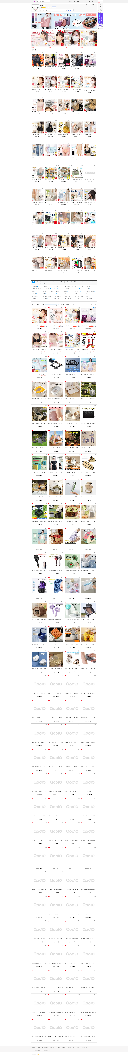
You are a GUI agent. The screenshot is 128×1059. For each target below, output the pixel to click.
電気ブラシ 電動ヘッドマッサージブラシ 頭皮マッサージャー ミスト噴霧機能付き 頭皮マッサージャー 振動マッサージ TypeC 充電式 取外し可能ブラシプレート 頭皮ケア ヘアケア (55, 742)
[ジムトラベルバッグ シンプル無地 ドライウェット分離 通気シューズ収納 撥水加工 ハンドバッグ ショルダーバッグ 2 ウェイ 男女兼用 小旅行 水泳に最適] (72, 855)
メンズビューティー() (36, 298)
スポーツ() (56, 288)
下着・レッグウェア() (68, 286)
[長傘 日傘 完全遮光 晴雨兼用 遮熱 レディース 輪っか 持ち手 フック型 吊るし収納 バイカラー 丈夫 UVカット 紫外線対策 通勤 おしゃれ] (72, 733)
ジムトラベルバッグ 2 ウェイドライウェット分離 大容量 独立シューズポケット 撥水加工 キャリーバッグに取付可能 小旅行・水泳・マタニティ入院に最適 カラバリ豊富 (39, 914)
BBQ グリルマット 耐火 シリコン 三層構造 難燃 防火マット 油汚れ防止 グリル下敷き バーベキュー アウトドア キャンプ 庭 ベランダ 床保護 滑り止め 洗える (88, 423)
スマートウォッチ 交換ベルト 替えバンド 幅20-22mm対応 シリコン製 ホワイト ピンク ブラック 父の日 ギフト (77, 270)
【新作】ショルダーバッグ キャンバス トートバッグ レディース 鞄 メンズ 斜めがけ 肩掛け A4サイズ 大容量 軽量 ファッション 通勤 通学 (64, 134)
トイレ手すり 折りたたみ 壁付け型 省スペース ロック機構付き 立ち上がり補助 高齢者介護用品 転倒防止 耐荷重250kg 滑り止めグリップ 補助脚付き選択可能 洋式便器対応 (55, 963)
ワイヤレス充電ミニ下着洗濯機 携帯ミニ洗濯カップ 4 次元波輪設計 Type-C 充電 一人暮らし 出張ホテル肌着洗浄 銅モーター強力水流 (88, 1036)
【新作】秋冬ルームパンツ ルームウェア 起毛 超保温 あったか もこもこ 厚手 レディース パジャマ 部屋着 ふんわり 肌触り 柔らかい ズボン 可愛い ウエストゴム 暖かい (64, 247)
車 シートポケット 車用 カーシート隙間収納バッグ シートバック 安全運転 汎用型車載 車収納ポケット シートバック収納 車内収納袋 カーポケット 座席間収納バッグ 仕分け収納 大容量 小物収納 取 (88, 693)
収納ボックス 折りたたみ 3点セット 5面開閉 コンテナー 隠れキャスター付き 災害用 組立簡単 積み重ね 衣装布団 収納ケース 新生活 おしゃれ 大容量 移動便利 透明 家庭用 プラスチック (90, 179)
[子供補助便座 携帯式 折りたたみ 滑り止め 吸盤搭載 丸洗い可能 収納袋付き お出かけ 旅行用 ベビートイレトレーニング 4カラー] (39, 389)
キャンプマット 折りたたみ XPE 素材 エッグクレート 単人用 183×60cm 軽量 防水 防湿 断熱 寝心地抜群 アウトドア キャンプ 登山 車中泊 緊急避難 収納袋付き (72, 496)
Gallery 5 (95, 304)
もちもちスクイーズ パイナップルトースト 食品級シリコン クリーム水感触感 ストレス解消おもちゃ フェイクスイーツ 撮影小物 (55, 938)
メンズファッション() (36, 288)
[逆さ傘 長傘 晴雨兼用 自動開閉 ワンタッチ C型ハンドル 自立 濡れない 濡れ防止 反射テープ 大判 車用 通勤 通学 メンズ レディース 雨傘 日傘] (39, 782)
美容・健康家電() (57, 291)
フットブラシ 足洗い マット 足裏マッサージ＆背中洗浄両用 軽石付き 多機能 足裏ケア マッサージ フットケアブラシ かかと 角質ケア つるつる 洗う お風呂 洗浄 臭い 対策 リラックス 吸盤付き (39, 693)
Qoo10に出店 (94, 1)
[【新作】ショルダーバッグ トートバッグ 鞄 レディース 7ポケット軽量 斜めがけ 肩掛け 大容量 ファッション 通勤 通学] (77, 105)
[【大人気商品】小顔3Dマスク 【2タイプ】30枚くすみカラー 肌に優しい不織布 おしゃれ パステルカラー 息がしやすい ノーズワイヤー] (51, 263)
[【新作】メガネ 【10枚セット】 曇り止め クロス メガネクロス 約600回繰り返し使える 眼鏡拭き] (51, 218)
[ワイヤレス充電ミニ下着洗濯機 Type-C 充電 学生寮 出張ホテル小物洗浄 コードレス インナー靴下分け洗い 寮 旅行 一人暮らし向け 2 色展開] (39, 1027)
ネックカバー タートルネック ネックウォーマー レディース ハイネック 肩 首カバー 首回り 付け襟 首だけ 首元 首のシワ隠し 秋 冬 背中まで (77, 66)
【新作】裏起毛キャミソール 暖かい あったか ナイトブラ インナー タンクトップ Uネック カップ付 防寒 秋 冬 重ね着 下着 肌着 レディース (90, 270)
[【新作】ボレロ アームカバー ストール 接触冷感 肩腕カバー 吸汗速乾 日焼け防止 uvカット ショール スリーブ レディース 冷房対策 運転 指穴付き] (90, 218)
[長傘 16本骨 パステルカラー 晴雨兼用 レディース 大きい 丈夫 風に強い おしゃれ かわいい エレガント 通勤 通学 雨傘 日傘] (72, 757)
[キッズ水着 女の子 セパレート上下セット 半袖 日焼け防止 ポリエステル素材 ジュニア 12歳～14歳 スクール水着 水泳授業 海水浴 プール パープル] (88, 365)
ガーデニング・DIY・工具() (48, 291)
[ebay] (38, 1054)
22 (43, 98)
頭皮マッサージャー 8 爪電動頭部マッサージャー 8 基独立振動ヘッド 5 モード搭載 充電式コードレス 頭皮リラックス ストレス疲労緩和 (55, 693)
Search (49, 1)
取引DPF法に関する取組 (36, 1050)
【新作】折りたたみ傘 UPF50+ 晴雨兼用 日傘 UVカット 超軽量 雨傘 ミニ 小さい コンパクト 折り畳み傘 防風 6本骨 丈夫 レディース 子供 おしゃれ (77, 202)
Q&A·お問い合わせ (92, 4)
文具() (33, 291)
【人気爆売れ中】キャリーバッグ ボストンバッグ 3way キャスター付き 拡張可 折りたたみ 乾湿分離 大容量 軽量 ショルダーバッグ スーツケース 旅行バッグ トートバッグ (88, 325)
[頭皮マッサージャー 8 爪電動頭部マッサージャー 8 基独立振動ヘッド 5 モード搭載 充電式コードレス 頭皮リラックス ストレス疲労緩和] (56, 684)
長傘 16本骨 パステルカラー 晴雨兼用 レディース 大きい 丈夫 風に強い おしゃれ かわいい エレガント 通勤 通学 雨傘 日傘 (72, 766)
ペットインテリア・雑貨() (90, 291)
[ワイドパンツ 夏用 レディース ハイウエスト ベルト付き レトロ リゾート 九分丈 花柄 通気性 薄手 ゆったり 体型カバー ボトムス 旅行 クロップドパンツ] (56, 855)
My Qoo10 (74, 1)
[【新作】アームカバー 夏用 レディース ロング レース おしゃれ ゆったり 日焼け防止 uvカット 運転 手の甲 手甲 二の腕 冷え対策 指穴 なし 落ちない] (77, 218)
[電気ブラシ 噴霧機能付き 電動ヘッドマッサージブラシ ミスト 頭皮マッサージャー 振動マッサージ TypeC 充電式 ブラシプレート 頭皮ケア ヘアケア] (56, 561)
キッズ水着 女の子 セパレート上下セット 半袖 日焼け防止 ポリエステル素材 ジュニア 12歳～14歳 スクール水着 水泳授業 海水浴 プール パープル (88, 374)
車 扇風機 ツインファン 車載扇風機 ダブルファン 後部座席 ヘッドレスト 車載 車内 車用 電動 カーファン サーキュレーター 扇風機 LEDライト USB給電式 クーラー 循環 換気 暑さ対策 (39, 889)
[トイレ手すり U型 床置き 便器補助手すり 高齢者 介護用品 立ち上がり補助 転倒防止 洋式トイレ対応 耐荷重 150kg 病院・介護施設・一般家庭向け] (39, 929)
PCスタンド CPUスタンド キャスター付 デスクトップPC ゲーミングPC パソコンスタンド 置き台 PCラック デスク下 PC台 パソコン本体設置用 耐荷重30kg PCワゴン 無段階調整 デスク (88, 717)
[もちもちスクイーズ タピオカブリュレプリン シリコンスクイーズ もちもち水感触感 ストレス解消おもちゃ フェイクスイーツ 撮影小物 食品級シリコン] (56, 831)
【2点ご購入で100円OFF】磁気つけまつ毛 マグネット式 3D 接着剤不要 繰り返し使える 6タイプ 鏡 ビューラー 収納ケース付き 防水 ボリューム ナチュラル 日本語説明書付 (55, 325)
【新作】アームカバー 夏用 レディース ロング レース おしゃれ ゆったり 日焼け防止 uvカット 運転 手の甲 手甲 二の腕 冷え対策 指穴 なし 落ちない (77, 224)
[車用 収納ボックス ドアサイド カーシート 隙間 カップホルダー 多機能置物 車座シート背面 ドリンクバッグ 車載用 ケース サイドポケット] (72, 880)
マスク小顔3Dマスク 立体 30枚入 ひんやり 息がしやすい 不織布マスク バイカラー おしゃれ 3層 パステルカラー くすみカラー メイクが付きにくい (90, 90)
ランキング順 (36, 304)
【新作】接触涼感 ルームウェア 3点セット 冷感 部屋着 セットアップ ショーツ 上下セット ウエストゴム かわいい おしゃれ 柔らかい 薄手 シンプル (64, 202)
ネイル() (55, 293)
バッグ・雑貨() (35, 286)
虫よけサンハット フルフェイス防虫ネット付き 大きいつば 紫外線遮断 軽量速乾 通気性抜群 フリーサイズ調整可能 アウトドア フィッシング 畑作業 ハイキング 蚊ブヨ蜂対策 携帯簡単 (88, 496)
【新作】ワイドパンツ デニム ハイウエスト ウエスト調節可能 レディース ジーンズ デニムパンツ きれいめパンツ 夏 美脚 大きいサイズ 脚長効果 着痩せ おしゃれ (38, 157)
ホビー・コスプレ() (35, 296)
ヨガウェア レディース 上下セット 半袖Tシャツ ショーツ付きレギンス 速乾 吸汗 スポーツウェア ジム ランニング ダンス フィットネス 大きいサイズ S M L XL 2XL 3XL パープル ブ (88, 447)
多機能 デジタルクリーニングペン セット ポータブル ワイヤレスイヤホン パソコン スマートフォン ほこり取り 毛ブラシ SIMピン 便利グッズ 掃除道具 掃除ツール (88, 963)
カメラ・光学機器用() (57, 296)
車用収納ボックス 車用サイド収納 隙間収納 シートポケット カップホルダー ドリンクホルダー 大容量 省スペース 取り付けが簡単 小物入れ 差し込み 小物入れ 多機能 (88, 742)
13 (56, 53)
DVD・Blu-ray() (45, 298)
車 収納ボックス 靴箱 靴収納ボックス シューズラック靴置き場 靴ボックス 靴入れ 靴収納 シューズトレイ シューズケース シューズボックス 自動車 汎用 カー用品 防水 (39, 717)
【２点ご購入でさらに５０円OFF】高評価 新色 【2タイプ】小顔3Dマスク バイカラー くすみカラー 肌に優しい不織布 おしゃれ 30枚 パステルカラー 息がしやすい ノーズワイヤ (38, 89)
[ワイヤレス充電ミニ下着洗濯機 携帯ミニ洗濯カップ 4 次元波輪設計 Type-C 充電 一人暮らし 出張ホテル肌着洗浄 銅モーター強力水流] (88, 1027)
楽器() (87, 294)
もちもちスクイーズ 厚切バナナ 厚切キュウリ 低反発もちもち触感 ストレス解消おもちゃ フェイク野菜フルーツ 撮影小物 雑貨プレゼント (55, 914)
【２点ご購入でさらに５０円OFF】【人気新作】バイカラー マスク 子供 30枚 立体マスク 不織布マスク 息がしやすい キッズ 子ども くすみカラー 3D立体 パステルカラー (64, 89)
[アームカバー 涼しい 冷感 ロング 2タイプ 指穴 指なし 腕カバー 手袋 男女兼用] (39, 365)
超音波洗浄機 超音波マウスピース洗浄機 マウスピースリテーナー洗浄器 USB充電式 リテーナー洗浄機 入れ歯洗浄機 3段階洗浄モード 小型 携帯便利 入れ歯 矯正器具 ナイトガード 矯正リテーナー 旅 (88, 570)
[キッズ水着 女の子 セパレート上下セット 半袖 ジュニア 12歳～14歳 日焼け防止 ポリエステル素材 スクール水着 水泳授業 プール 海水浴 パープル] (39, 536)
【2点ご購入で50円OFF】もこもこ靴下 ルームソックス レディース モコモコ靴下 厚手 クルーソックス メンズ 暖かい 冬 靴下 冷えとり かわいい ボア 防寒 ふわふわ (64, 111)
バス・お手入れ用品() (47, 294)
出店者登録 (63, 1047)
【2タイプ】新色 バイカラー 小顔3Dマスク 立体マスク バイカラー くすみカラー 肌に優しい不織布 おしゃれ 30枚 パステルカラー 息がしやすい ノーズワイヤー (51, 89)
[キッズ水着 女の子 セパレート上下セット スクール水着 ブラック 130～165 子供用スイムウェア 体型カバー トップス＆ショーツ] (56, 463)
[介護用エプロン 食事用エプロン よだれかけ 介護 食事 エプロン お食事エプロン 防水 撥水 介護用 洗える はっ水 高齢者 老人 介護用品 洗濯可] (72, 1027)
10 (69, 121)
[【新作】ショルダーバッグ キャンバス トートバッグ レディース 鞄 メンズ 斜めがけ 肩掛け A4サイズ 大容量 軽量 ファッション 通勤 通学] (64, 127)
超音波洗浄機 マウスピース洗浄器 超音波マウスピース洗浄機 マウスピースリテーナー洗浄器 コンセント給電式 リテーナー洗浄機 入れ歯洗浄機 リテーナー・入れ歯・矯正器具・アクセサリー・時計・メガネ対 (72, 693)
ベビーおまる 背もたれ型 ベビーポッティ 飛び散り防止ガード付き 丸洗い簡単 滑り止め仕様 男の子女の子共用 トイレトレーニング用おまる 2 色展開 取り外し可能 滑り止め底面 (72, 423)
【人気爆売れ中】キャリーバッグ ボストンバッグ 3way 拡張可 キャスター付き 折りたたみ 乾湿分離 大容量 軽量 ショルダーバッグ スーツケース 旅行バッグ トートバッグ (90, 66)
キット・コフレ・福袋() (79, 296)
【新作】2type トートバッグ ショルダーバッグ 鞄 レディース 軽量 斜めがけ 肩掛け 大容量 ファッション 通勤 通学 (38, 134)
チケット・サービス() (68, 298)
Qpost (83, 1)
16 (69, 166)
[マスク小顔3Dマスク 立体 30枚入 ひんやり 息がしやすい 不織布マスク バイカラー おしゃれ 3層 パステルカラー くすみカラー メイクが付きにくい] (90, 82)
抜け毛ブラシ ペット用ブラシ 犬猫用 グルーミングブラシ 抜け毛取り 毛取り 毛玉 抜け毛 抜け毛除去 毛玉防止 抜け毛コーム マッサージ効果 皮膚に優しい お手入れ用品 (72, 791)
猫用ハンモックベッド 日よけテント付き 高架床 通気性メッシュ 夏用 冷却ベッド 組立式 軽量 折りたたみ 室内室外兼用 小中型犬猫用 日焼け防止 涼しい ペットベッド (55, 496)
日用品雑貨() (45, 286)
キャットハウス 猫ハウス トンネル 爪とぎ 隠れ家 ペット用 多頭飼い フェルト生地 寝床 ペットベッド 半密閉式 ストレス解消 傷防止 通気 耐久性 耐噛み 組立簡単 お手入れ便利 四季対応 (72, 521)
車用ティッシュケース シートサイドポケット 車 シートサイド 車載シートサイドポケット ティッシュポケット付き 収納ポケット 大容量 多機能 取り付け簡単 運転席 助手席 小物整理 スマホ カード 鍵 (88, 766)
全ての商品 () (70, 10)
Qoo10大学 (69, 1047)
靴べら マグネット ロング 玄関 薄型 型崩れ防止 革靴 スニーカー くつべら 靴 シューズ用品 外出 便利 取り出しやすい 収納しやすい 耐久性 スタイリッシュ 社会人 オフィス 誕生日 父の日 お (39, 742)
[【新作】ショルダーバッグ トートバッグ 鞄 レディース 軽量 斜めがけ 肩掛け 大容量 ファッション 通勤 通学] (90, 105)
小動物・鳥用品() (78, 294)
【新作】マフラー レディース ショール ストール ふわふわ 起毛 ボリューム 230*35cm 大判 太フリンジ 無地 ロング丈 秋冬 (38, 270)
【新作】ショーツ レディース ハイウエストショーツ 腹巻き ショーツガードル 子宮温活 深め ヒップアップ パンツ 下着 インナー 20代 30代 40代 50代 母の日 (64, 157)
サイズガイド (100, 12)
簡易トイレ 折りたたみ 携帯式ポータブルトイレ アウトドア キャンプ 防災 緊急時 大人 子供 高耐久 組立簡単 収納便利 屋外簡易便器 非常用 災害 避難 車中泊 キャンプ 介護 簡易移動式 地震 (39, 447)
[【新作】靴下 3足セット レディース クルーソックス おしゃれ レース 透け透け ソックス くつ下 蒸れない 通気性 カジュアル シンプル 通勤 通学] (51, 195)
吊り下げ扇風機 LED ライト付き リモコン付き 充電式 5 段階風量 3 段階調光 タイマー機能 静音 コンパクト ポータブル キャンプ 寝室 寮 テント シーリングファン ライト (72, 472)
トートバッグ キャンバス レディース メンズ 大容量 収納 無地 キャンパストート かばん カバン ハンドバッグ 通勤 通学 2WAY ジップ (51, 134)
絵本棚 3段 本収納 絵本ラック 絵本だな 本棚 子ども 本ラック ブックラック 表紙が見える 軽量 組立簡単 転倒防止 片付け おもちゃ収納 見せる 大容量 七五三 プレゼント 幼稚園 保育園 (72, 815)
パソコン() (87, 296)
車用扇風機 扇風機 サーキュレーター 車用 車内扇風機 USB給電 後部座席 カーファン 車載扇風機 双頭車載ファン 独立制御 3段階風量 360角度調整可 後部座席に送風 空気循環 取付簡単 (39, 963)
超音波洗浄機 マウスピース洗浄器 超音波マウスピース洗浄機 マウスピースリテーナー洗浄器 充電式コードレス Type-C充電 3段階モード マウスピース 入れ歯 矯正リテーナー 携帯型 (39, 595)
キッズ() (88, 286)
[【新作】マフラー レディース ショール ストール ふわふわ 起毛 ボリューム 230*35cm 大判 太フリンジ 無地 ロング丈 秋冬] (38, 263)
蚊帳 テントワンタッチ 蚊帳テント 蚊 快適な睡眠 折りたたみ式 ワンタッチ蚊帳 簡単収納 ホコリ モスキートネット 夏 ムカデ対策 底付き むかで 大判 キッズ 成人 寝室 (88, 889)
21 (56, 75)
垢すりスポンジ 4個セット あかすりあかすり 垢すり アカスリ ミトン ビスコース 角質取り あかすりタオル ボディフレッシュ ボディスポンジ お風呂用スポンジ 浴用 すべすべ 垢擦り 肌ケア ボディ (88, 668)
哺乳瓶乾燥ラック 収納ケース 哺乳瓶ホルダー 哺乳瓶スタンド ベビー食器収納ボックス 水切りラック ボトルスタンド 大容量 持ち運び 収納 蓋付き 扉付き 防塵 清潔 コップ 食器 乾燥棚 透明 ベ (88, 840)
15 (82, 98)
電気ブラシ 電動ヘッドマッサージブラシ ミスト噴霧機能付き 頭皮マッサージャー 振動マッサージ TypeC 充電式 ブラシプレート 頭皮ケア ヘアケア (39, 570)
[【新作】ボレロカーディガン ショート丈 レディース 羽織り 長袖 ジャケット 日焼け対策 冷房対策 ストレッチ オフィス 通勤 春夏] (38, 218)
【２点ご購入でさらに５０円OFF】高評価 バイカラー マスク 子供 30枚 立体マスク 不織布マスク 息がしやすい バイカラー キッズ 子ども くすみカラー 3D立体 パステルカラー (77, 89)
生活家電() (66, 294)
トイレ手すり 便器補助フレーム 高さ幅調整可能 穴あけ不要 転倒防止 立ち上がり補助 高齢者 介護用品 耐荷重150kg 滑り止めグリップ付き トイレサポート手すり (88, 815)
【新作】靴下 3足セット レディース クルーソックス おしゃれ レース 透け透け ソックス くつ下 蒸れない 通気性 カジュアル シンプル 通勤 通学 (51, 202)
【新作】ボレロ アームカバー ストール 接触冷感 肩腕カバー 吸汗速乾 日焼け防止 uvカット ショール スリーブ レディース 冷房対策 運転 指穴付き (90, 224)
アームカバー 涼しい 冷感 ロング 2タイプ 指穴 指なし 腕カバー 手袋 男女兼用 (39, 374)
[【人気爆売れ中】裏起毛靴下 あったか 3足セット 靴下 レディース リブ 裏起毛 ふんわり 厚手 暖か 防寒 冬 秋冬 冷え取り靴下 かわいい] (64, 263)
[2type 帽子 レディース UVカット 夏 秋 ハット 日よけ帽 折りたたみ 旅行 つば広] (90, 195)
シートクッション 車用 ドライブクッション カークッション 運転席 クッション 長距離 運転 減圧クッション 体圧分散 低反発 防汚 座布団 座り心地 (55, 644)
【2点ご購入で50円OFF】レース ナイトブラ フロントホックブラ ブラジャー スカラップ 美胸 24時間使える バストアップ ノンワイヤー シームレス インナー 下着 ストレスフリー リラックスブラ (39, 349)
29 (56, 256)
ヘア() (87, 293)
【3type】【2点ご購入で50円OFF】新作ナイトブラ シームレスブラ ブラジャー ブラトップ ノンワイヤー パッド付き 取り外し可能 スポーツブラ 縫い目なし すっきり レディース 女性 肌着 (38, 111)
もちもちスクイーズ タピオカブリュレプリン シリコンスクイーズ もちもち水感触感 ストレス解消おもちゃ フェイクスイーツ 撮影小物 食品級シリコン (55, 840)
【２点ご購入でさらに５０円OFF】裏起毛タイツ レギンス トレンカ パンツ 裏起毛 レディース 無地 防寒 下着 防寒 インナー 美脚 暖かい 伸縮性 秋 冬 (51, 66)
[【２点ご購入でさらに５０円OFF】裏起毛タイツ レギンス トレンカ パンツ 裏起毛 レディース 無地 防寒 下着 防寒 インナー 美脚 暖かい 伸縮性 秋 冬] (51, 60)
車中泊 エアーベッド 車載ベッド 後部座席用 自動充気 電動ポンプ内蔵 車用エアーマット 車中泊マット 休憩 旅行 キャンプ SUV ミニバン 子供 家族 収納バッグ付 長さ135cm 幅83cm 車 (55, 815)
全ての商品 (67, 304)
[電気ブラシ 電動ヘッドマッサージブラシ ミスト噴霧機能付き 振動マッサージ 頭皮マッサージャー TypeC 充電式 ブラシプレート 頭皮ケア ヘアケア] (56, 610)
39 (43, 75)
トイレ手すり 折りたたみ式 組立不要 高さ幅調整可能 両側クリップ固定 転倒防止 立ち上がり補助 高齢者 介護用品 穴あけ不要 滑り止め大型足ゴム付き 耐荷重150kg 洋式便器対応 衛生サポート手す (39, 815)
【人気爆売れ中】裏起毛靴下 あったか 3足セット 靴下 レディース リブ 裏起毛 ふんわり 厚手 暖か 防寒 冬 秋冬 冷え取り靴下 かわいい (64, 270)
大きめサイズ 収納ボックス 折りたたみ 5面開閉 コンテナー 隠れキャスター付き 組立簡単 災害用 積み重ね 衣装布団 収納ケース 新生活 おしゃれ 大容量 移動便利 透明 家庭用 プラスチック (51, 179)
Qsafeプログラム (84, 1047)
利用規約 (38, 1047)
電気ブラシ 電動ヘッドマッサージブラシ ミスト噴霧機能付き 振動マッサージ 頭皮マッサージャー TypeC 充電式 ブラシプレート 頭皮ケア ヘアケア (55, 619)
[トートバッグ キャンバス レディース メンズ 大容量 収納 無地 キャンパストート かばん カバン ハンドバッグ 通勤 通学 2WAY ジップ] (51, 127)
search (66, 10)
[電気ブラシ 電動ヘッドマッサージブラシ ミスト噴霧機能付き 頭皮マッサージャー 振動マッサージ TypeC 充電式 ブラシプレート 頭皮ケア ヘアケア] (39, 561)
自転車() (76, 293)
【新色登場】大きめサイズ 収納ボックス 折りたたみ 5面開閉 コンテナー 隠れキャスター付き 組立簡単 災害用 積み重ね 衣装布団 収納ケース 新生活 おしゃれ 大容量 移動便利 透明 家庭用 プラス (77, 179)
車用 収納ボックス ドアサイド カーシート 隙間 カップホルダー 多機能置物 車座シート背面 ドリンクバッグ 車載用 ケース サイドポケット (72, 889)
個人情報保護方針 (45, 1047)
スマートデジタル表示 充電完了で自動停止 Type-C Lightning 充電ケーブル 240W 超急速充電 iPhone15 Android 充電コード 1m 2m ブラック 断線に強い (55, 889)
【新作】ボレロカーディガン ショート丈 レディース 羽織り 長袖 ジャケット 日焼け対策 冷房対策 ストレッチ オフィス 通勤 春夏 (38, 224)
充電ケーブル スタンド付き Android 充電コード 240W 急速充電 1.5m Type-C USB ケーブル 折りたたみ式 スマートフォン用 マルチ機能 (72, 938)
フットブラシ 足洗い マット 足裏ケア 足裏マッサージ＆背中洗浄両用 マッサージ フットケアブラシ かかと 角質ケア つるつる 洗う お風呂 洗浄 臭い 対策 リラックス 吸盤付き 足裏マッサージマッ (55, 595)
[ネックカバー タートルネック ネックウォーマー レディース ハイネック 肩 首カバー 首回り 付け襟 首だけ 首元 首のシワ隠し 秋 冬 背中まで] (77, 60)
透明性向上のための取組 (46, 1050)
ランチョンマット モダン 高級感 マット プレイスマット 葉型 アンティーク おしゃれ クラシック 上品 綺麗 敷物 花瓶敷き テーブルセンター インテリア (55, 668)
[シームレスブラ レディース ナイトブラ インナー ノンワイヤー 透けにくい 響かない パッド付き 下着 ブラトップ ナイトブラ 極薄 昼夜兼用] (90, 127)
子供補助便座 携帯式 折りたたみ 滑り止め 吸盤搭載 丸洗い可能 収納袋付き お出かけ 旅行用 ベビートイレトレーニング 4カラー (39, 398)
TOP (99, 28)
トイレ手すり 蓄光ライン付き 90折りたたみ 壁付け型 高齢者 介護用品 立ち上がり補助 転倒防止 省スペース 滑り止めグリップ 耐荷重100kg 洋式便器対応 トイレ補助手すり (88, 791)
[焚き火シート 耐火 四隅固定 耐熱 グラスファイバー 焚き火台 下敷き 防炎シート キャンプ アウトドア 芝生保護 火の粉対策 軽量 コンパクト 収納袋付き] (39, 487)
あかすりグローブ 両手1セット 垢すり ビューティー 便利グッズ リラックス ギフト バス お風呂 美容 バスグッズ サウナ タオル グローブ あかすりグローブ (72, 545)
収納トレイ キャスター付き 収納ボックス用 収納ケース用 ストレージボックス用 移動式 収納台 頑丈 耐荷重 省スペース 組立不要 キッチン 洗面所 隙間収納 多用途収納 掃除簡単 (72, 398)
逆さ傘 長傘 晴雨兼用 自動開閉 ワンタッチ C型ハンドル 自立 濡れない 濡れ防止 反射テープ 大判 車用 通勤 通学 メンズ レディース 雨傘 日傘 (39, 791)
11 (82, 53)
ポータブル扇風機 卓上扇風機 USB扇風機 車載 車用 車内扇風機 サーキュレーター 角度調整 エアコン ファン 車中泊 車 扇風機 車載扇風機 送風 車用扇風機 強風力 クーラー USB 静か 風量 (72, 914)
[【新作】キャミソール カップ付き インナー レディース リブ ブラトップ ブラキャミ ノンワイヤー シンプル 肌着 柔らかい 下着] (38, 241)
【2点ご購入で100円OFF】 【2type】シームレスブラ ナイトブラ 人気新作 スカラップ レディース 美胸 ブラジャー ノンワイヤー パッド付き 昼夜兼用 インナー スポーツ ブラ (51, 247)
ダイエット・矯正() (67, 296)
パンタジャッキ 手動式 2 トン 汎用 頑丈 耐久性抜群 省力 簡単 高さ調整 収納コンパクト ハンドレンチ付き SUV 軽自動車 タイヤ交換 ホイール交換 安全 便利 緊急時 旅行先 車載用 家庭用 (55, 374)
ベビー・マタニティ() (47, 288)
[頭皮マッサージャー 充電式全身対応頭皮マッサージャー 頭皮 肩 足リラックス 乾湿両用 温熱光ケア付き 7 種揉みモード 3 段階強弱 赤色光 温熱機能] (39, 659)
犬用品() (66, 291)
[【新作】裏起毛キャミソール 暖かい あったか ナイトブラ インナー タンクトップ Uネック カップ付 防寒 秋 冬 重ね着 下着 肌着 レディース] (90, 263)
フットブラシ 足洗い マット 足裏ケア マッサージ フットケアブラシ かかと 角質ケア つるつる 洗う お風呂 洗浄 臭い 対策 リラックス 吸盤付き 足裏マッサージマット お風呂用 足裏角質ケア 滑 (72, 717)
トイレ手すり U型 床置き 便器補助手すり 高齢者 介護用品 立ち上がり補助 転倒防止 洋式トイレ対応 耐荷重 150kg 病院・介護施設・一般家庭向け (39, 938)
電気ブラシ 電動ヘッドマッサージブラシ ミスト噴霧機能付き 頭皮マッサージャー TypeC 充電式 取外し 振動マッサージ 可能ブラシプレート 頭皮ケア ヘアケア (72, 668)
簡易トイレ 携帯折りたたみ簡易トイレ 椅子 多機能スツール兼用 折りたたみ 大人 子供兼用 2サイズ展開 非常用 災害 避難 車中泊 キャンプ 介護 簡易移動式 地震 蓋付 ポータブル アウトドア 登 (39, 521)
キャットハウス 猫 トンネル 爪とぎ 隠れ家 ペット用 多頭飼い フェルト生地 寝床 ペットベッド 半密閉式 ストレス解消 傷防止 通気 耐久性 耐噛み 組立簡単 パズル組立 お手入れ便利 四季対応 (39, 619)
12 (56, 98)
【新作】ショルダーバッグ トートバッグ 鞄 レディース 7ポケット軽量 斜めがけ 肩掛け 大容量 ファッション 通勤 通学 (77, 111)
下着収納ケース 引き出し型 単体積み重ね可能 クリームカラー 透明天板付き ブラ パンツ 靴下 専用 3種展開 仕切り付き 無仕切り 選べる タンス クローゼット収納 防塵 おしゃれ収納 (55, 1036)
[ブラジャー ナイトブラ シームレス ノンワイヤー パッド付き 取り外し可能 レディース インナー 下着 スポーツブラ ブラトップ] (90, 150)
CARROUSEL (43, 5)
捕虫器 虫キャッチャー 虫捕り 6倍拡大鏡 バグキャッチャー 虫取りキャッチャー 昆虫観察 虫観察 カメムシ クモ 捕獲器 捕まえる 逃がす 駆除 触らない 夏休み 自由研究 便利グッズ (88, 987)
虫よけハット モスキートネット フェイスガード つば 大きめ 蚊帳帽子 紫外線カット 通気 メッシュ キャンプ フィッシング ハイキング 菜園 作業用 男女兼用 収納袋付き (88, 619)
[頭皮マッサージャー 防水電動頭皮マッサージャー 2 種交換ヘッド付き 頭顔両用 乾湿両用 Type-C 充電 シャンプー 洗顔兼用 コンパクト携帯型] (72, 561)
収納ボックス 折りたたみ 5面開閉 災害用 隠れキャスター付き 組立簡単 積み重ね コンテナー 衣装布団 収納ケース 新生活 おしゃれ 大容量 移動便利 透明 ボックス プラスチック (64, 179)
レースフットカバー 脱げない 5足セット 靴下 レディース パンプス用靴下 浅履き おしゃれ (38, 202)
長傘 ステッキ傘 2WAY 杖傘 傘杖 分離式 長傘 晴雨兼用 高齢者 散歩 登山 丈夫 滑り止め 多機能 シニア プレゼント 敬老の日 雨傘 (55, 766)
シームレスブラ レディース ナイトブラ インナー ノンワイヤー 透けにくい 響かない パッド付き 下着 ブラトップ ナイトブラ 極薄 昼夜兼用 (90, 134)
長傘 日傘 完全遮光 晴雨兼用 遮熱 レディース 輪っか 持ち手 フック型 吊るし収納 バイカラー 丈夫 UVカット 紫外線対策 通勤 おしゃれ (72, 742)
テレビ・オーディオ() (78, 298)
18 (95, 53)
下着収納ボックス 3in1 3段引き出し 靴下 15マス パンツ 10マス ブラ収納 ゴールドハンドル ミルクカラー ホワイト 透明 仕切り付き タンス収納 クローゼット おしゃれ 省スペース (39, 1012)
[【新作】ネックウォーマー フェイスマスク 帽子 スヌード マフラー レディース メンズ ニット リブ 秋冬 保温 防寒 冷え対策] (64, 60)
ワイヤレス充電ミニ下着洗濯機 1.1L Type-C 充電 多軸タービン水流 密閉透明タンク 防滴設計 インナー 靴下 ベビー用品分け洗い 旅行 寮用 (88, 1012)
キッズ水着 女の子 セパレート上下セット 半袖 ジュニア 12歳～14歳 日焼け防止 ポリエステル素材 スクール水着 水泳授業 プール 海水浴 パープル (39, 545)
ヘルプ (90, 1)
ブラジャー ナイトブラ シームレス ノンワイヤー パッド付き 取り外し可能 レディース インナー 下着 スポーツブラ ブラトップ (90, 157)
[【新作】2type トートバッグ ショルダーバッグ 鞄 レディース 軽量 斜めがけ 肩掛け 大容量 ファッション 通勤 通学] (38, 127)
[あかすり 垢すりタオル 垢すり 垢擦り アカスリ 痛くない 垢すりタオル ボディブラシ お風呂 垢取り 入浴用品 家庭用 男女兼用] (56, 414)
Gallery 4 (93, 304)
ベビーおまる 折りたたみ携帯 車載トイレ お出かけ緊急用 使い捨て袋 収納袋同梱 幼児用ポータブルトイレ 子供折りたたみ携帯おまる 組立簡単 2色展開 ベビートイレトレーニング (39, 472)
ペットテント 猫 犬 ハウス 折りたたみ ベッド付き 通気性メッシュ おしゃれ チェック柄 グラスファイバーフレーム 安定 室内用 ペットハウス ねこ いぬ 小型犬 (55, 447)
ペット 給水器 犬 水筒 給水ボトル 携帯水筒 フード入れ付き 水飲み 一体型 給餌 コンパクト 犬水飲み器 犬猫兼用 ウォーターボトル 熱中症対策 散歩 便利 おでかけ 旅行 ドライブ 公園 (55, 717)
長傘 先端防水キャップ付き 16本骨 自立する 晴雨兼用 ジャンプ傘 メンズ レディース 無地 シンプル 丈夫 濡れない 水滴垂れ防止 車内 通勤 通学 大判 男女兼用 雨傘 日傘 (55, 791)
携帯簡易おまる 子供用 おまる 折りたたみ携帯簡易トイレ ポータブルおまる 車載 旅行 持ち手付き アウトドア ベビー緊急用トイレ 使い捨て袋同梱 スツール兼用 (88, 521)
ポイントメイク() (57, 298)
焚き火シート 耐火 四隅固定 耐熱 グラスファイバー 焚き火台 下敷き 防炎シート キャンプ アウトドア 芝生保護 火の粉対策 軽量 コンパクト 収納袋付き (39, 496)
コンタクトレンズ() (89, 298)
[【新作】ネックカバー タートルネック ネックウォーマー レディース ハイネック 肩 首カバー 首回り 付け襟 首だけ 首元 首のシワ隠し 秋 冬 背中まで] (77, 241)
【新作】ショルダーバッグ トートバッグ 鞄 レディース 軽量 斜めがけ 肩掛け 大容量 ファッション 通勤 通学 (90, 111)
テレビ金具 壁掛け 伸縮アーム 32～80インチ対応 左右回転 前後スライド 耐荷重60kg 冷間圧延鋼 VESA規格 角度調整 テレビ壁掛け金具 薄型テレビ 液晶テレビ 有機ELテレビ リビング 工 (72, 374)
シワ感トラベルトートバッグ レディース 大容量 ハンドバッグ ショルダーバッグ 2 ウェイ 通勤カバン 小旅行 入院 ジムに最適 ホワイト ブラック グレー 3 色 (88, 914)
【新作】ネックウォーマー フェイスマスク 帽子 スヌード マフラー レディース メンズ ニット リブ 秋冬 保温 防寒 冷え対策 (64, 66)
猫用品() (66, 293)
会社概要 (33, 1047)
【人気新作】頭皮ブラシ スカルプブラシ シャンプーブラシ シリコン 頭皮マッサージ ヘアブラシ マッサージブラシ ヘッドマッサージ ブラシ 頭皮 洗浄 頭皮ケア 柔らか (51, 111)
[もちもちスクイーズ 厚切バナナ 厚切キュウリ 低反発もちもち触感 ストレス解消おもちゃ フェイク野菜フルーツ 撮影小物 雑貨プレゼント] (56, 904)
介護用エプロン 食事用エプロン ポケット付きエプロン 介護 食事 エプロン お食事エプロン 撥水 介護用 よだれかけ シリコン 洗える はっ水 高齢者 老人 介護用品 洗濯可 (72, 1012)
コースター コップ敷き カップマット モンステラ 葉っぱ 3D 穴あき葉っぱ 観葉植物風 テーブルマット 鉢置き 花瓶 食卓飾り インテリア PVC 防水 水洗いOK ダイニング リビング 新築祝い (39, 987)
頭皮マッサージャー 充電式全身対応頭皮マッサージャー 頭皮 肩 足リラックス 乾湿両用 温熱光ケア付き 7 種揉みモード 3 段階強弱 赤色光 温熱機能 (39, 668)
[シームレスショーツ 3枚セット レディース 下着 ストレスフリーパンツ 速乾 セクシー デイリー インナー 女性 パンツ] (51, 150)
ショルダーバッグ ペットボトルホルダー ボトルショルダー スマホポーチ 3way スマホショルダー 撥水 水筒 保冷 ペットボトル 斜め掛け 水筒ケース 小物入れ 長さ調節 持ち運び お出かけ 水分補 (55, 987)
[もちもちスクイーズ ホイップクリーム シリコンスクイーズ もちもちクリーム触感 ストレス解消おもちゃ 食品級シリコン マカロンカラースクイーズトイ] (88, 929)
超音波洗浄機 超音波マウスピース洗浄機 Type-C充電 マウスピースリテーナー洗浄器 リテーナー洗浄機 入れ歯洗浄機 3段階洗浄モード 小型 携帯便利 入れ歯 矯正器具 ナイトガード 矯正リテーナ (72, 644)
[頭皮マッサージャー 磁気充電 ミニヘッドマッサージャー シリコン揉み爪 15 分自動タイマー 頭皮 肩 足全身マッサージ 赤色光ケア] (72, 585)
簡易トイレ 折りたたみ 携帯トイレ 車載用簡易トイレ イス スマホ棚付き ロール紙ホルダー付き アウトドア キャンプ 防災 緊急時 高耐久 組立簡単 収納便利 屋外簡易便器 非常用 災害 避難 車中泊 (55, 521)
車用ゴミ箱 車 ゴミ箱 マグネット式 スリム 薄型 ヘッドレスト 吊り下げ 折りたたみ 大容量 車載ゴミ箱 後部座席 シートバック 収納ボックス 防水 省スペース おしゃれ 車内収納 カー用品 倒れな (39, 766)
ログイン (70, 1)
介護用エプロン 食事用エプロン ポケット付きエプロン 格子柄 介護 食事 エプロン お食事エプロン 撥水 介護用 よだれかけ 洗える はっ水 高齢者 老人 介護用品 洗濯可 (72, 963)
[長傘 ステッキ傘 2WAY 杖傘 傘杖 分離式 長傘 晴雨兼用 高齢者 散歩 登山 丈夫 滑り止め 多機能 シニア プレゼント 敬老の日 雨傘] (56, 757)
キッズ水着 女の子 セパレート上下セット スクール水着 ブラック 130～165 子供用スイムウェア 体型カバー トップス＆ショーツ (55, 472)
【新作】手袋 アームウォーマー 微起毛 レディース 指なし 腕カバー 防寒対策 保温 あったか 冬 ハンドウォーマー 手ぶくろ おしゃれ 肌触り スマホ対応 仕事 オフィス (90, 247)
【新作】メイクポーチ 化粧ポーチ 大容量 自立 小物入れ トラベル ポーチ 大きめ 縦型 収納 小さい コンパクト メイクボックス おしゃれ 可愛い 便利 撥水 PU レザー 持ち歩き (77, 134)
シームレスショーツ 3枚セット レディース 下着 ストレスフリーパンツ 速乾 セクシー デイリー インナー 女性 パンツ (51, 157)
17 (43, 53)
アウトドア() (77, 288)
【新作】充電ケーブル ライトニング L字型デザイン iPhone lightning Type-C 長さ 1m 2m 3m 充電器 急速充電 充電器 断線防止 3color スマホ (88, 349)
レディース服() (57, 286)
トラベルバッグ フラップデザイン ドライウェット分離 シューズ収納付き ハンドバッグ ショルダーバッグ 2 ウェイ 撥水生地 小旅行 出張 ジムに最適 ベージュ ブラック (39, 840)
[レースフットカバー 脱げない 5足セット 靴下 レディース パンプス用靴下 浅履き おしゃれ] (38, 195)
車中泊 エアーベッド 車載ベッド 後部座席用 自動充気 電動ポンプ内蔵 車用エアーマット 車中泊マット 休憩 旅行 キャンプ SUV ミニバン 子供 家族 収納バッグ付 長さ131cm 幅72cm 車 (72, 840)
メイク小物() (34, 293)
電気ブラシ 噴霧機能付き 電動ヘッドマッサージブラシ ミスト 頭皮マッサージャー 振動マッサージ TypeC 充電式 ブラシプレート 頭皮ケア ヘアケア (55, 570)
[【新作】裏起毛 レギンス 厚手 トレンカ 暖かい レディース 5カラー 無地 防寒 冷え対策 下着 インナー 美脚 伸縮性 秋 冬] (38, 60)
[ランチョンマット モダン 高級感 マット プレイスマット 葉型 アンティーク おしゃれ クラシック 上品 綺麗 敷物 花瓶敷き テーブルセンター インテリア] (56, 659)
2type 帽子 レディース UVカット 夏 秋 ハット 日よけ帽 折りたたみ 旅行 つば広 (90, 202)
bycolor (85, 88)
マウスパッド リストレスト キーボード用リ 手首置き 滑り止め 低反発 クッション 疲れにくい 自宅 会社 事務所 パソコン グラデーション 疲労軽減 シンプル (72, 987)
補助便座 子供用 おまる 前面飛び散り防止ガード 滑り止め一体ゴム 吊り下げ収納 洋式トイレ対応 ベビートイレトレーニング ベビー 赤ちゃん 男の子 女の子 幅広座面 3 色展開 (55, 398)
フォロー (54, 7)
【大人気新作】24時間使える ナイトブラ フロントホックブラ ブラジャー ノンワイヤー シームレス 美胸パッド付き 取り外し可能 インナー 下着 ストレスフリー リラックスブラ (38, 179)
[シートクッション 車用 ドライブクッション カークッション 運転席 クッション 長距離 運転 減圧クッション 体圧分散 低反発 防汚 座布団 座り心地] (56, 634)
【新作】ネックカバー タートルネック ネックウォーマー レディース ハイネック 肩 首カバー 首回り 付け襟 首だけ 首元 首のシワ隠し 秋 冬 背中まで (77, 247)
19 (62, 307)
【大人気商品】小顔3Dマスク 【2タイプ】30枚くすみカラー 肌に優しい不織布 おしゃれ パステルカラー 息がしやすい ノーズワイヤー (51, 270)
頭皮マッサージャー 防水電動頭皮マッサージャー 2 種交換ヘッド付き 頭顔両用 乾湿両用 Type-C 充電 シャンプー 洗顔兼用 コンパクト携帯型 (72, 570)
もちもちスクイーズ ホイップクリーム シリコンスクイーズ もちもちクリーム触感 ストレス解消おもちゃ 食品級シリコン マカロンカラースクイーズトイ (88, 938)
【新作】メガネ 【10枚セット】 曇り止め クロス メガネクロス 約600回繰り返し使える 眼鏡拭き (51, 224)
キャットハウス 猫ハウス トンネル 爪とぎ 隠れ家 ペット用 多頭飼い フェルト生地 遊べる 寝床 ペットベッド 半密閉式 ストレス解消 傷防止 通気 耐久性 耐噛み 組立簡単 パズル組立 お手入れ (88, 644)
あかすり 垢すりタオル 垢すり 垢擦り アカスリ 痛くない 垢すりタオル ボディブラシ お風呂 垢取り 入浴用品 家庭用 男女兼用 (55, 423)
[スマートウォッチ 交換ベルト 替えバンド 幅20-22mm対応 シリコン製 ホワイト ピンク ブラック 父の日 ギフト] (77, 263)
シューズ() (88, 288)
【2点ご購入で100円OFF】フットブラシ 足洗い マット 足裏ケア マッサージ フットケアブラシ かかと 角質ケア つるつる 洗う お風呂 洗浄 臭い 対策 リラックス (64, 224)
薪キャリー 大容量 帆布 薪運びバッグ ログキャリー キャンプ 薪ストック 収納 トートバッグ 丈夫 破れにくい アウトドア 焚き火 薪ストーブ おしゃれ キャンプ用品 (88, 472)
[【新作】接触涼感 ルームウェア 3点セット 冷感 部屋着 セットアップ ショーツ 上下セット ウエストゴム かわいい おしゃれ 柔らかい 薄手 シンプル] (64, 195)
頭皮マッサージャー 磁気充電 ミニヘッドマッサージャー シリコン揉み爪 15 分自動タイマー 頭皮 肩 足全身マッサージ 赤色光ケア (72, 595)
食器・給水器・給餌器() (47, 296)
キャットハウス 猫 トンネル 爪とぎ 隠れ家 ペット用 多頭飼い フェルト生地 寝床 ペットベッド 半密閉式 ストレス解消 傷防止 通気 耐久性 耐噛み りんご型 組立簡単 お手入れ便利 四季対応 (55, 545)
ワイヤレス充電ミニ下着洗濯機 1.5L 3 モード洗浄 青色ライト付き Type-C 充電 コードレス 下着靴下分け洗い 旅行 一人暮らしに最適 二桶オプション (55, 1012)
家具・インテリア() (79, 286)
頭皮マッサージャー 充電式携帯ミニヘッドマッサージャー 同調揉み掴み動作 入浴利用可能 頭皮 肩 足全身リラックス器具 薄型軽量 (72, 619)
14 (95, 98)
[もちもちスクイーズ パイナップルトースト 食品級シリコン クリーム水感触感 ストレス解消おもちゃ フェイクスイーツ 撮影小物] (56, 929)
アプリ (87, 1)
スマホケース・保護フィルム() (37, 299)
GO (58, 304)
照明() (44, 293)
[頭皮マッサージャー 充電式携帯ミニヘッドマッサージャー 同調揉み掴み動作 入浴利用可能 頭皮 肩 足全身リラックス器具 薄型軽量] (72, 610)
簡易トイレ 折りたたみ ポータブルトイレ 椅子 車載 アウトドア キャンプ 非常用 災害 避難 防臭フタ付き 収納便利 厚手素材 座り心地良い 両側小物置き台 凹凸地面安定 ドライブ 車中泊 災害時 (39, 423)
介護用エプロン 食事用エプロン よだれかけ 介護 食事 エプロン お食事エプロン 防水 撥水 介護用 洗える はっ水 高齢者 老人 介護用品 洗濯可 (72, 1036)
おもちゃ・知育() (78, 291)
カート (100, 5)
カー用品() (66, 288)
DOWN (101, 28)
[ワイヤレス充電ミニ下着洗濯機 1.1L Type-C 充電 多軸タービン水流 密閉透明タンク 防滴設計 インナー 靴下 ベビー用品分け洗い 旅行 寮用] (88, 1003)
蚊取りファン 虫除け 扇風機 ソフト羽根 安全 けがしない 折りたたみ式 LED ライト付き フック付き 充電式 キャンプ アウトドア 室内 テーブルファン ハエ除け (72, 447)
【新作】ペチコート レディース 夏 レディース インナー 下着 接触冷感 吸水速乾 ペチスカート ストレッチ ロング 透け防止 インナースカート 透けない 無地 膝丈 (77, 157)
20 (43, 121)
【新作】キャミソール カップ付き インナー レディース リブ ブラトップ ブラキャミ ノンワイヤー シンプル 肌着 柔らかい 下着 (38, 247)
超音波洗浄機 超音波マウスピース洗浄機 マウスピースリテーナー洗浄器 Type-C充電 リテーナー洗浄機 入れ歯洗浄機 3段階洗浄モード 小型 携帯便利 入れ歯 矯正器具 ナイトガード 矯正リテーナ (39, 644)
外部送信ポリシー (53, 1047)
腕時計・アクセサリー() (58, 294)
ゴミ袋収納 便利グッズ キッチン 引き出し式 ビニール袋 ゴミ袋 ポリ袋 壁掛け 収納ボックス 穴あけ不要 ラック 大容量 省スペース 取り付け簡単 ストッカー (88, 595)
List (91, 304)
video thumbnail (93, 307)
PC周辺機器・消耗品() (36, 294)
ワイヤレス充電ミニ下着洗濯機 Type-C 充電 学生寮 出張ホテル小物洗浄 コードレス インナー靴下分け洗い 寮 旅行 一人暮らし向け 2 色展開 (39, 1036)
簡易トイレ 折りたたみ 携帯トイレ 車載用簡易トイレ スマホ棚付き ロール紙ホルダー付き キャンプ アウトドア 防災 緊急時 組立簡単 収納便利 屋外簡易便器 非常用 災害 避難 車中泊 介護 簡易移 (88, 398)
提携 (59, 1047)
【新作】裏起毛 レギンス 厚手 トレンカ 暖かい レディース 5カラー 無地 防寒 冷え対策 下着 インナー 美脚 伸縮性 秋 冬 (38, 66)
